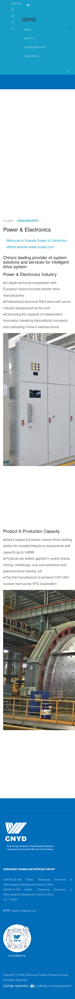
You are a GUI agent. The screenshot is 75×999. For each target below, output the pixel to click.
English (16, 3)
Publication (32, 56)
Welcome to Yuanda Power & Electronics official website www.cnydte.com (36, 243)
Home (27, 29)
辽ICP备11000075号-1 (16, 986)
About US (30, 38)
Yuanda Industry (35, 47)
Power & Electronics (27, 229)
